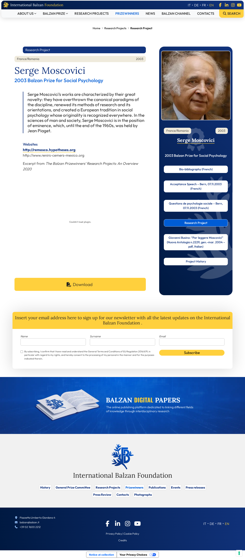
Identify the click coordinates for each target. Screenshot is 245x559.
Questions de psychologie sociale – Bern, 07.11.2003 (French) (196, 206)
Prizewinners (127, 13)
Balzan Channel (176, 13)
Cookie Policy (131, 533)
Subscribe (192, 352)
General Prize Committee (73, 487)
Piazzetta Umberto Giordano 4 (37, 517)
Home (96, 28)
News (150, 13)
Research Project (195, 223)
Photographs (143, 495)
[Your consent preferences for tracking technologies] (239, 553)
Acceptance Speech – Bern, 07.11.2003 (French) (196, 186)
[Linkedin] (226, 5)
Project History (196, 261)
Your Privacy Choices (133, 554)
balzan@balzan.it (29, 522)
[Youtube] (239, 5)
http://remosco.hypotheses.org (49, 149)
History (45, 487)
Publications (157, 487)
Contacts (205, 13)
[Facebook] (220, 5)
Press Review (102, 495)
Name (24, 336)
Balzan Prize (54, 13)
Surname (95, 336)
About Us (25, 13)
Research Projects (91, 13)
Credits (122, 540)
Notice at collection (101, 554)
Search (233, 13)
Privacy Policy (114, 533)
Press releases (195, 487)
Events (175, 487)
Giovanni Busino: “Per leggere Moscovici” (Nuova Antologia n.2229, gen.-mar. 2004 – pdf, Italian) (196, 242)
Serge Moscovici (195, 140)
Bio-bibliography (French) (196, 169)
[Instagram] (232, 5)
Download (82, 284)
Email (162, 336)
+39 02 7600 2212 (30, 527)
